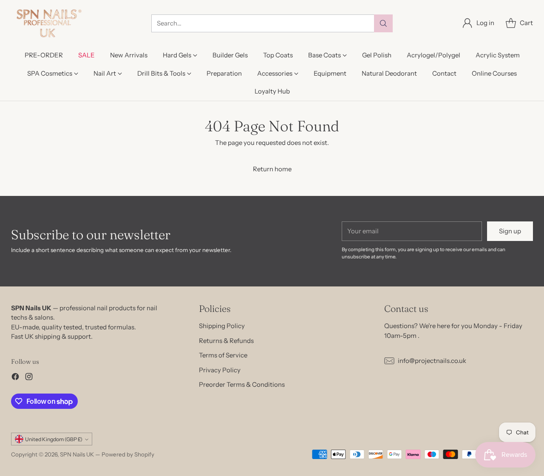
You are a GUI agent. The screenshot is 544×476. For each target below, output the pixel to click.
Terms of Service (223, 355)
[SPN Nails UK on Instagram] (29, 378)
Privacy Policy (220, 370)
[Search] (383, 23)
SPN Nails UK (77, 454)
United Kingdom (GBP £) (53, 439)
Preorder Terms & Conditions (242, 384)
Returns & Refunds (226, 341)
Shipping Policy (222, 326)
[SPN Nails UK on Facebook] (15, 378)
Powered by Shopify (128, 454)
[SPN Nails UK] (48, 23)
